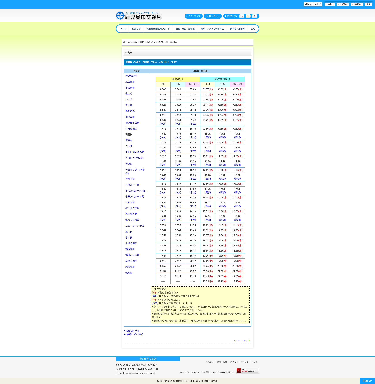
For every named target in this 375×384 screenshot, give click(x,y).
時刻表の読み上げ (313, 4)
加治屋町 (130, 117)
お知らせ (136, 29)
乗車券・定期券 (237, 29)
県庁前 (128, 231)
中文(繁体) (357, 4)
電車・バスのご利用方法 (212, 29)
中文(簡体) (342, 4)
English (330, 4)
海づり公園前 (132, 220)
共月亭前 (130, 179)
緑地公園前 (131, 261)
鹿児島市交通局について (158, 29)
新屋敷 (128, 140)
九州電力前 (131, 214)
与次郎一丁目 (132, 184)
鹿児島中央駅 (132, 122)
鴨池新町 (130, 249)
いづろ (128, 99)
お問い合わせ (213, 16)
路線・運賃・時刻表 (143, 42)
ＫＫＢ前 (130, 202)
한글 (368, 4)
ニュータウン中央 (134, 225)
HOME (123, 29)
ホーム (126, 42)
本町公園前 (131, 243)
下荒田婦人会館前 (134, 152)
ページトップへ (240, 341)
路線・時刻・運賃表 (185, 29)
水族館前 (130, 81)
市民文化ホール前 (134, 196)
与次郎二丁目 (132, 208)
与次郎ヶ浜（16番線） (134, 171)
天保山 (128, 163)
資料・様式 (222, 362)
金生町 (128, 93)
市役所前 (130, 87)
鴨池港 (128, 272)
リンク (255, 362)
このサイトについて (239, 362)
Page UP (367, 381)
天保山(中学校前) (134, 157)
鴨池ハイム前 (132, 255)
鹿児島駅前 (131, 76)
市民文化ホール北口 (135, 190)
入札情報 (210, 362)
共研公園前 (131, 128)
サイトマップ (194, 16)
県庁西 (128, 237)
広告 (253, 29)
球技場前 (130, 266)
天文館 (128, 105)
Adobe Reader (219, 372)
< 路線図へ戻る (132, 330)
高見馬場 (130, 111)
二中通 (128, 146)
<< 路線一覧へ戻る (133, 334)
